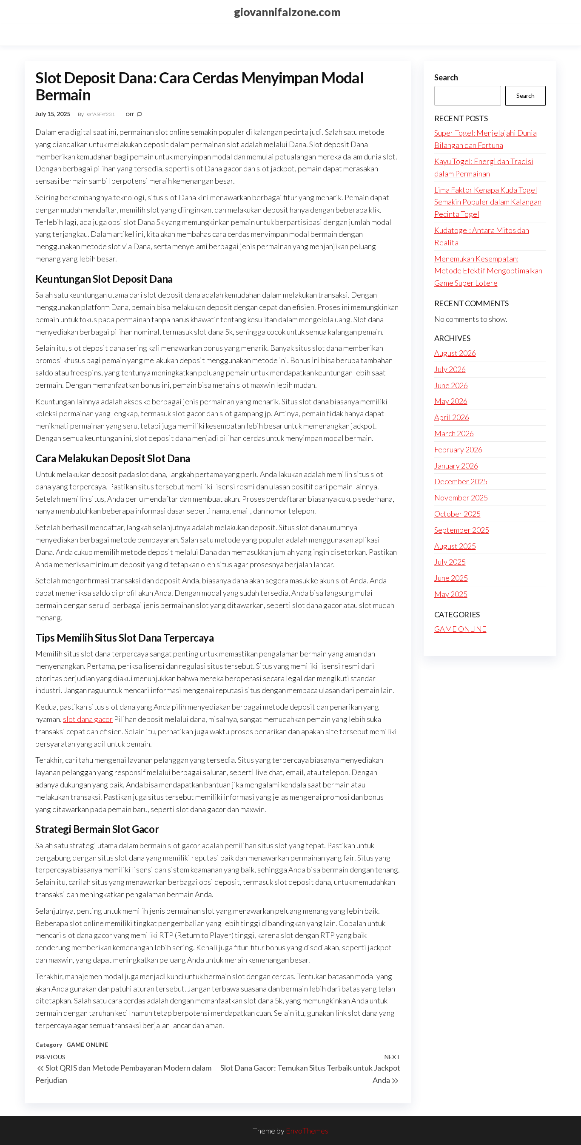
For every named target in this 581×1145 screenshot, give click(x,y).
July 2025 (450, 561)
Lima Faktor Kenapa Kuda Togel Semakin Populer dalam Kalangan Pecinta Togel (487, 202)
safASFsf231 (101, 114)
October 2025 (457, 513)
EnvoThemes (307, 1130)
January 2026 (456, 465)
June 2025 (451, 577)
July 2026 (450, 369)
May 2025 (450, 594)
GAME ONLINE (87, 1044)
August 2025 (455, 546)
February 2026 (458, 449)
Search (446, 77)
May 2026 (450, 401)
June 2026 (451, 385)
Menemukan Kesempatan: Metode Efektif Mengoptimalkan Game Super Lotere (488, 271)
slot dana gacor (88, 719)
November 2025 (461, 497)
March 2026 (454, 433)
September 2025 (461, 529)
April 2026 (451, 417)
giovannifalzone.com (287, 12)
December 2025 (460, 481)
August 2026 (455, 353)
